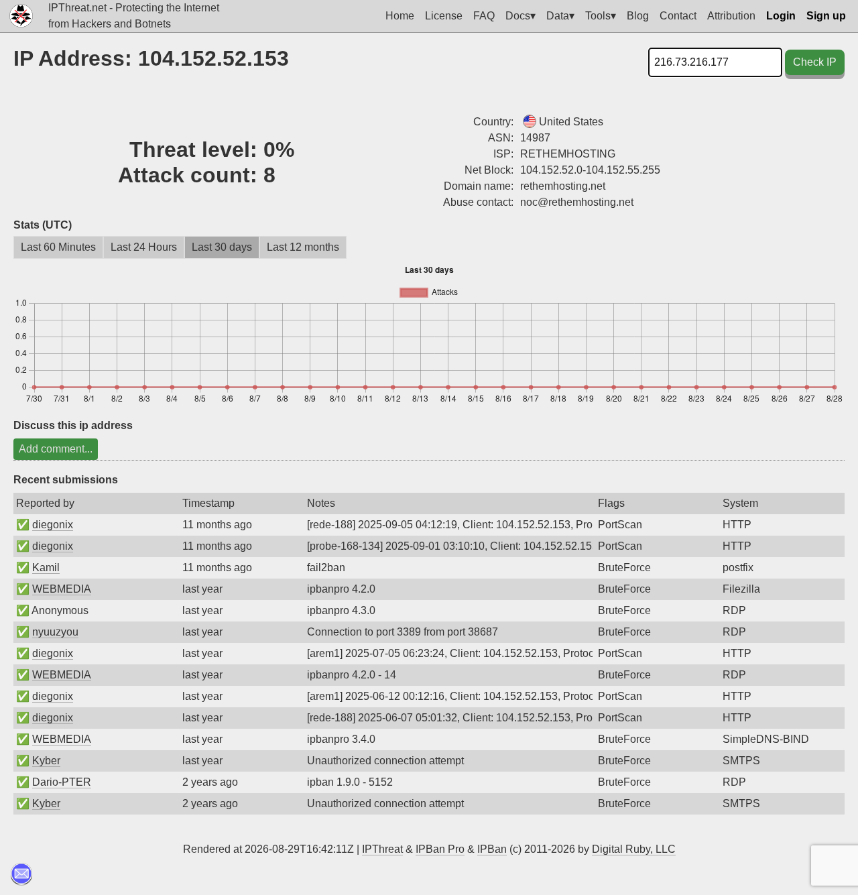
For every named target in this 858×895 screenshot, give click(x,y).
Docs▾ (520, 15)
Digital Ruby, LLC (634, 849)
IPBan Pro (440, 849)
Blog (638, 15)
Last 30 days (222, 247)
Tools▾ (600, 15)
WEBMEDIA (61, 589)
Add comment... (56, 449)
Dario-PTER (61, 782)
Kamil (46, 567)
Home (399, 15)
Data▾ (560, 15)
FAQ (484, 15)
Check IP (815, 62)
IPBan (492, 849)
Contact (678, 15)
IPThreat (382, 849)
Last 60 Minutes (58, 247)
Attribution (731, 15)
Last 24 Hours (144, 247)
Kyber (46, 760)
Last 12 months (303, 247)
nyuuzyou (55, 632)
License (444, 15)
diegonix (52, 524)
